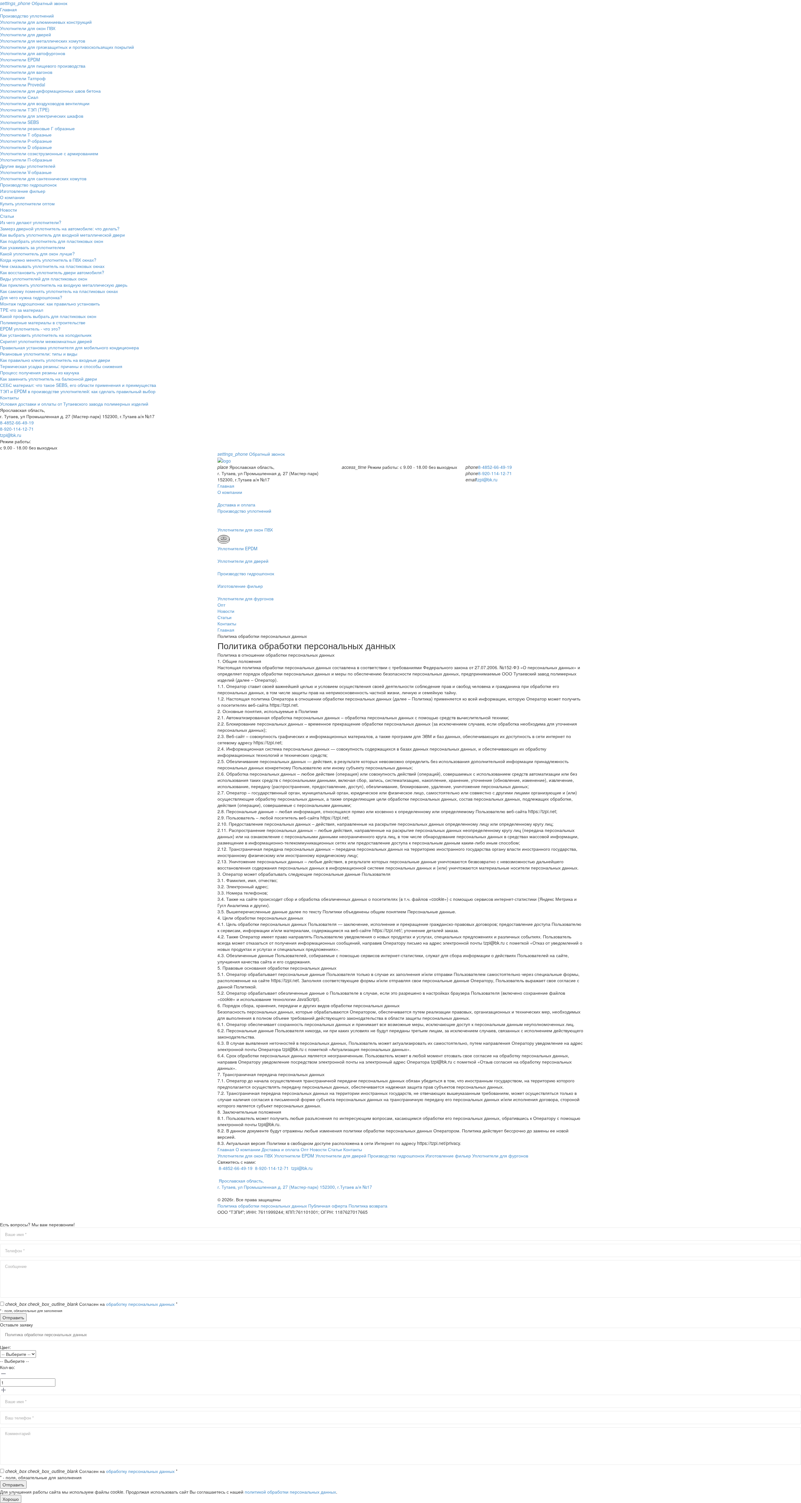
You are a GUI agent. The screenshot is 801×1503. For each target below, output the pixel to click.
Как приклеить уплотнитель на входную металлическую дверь (63, 285)
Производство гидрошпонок (28, 185)
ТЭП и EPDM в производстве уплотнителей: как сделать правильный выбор (78, 391)
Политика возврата (368, 1206)
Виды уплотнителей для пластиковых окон (43, 278)
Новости (8, 210)
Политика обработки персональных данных (262, 1206)
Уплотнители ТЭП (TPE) (24, 109)
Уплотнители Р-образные (26, 141)
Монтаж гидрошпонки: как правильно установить (50, 303)
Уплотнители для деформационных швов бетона (50, 91)
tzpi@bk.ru (10, 435)
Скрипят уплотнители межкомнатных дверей (46, 341)
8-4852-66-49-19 (17, 422)
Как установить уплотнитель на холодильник (45, 335)
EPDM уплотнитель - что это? (30, 329)
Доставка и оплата (280, 1149)
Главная (8, 9)
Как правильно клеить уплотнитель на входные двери (55, 360)
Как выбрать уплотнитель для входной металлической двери (62, 235)
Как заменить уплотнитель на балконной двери (48, 379)
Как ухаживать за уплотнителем (32, 247)
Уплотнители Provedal (22, 84)
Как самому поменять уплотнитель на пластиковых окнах (59, 291)
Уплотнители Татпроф (23, 78)
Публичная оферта (327, 1206)
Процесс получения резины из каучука (39, 372)
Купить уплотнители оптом (27, 203)
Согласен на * (91, 1304)
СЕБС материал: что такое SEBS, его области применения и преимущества (78, 385)
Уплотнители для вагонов (26, 72)
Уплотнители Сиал (19, 97)
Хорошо (11, 1499)
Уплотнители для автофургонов (32, 53)
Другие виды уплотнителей (27, 166)
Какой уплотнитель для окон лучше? (37, 253)
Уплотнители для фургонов (500, 1155)
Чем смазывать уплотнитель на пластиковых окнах (52, 266)
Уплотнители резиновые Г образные (37, 128)
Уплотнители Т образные (26, 134)
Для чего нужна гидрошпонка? (31, 297)
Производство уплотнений (27, 16)
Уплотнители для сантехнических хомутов (43, 178)
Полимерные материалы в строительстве (42, 322)
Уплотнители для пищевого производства (42, 66)
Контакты (9, 397)
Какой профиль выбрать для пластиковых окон (48, 316)
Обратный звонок (33, 3)
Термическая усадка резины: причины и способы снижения (61, 366)
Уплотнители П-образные (26, 159)
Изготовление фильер (22, 191)
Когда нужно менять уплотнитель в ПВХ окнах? (48, 260)
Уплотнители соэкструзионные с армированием (49, 153)
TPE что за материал (21, 310)
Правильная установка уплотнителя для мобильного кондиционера (69, 347)
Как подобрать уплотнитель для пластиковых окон (51, 241)
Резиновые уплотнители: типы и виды (38, 354)
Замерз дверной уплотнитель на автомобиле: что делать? (60, 228)
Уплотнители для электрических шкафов (41, 116)
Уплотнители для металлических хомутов (42, 41)
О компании (12, 197)
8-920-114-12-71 (17, 429)
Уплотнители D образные (26, 147)
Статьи (7, 216)
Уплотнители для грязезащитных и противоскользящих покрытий (67, 47)
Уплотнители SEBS (19, 122)
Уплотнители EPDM (20, 59)
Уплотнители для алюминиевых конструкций (46, 22)
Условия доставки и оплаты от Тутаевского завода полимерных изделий (74, 404)
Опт (221, 605)
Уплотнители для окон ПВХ (27, 28)
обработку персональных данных (140, 1304)
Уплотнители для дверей (25, 34)
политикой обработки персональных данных (290, 1492)
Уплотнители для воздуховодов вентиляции (44, 103)
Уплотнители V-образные (26, 172)
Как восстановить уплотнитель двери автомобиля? (52, 272)
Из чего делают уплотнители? (30, 222)
